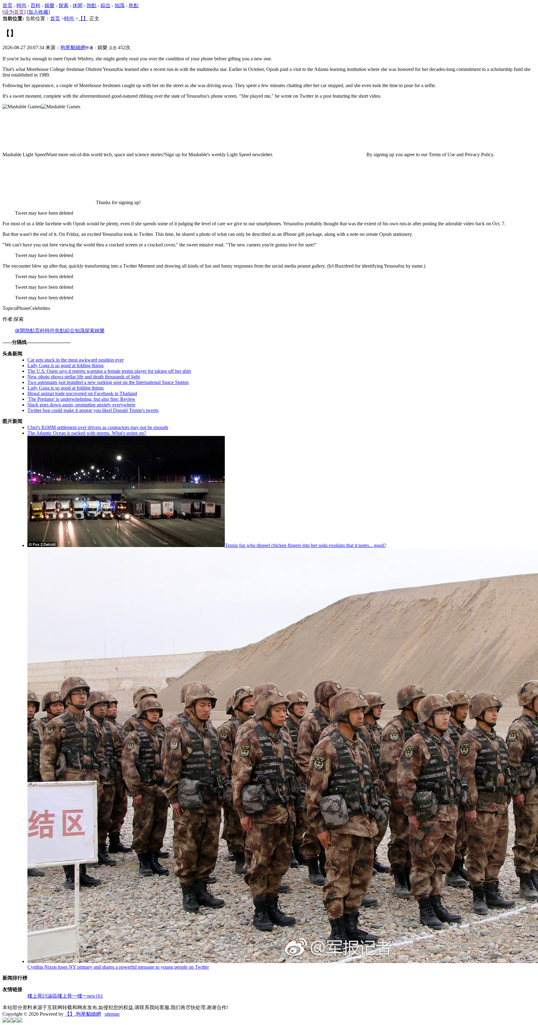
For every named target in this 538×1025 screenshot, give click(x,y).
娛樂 (49, 5)
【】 (83, 18)
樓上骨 (64, 996)
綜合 (106, 5)
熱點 (92, 5)
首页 (7, 5)
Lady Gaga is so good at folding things (65, 365)
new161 (95, 996)
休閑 (78, 5)
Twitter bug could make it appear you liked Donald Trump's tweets (92, 410)
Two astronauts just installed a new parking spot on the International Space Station (108, 382)
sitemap (112, 1014)
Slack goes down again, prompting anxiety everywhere (81, 404)
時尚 (21, 5)
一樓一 (79, 996)
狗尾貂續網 (72, 47)
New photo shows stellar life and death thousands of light (83, 376)
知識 (120, 5)
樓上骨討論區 (42, 996)
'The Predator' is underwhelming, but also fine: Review (81, 399)
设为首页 (14, 12)
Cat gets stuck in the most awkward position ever (75, 360)
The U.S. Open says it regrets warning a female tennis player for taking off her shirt (109, 371)
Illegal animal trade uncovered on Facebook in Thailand (82, 393)
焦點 (134, 5)
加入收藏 (38, 12)
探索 (63, 5)
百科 (35, 5)
